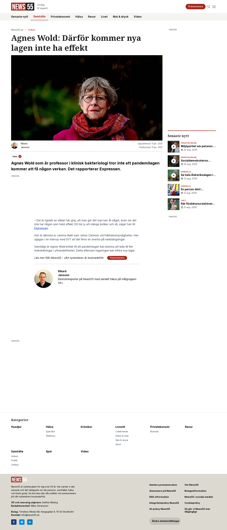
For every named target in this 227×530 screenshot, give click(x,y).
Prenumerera (195, 6)
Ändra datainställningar (165, 521)
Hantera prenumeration (163, 484)
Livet (104, 16)
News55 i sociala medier (199, 497)
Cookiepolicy (192, 503)
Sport (118, 444)
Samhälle (39, 16)
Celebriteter (122, 431)
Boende (154, 431)
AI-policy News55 (159, 509)
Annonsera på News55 (162, 491)
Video (138, 16)
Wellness (50, 435)
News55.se (17, 29)
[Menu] (214, 7)
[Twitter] (22, 522)
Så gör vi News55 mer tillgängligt (197, 510)
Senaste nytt (19, 16)
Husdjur (16, 426)
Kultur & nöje (122, 435)
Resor (92, 16)
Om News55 (192, 484)
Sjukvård (50, 431)
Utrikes (15, 464)
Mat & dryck (120, 16)
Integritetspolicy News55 (164, 503)
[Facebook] (14, 522)
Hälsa (79, 16)
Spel (49, 451)
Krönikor (86, 426)
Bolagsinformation (195, 491)
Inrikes (31, 29)
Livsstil (120, 426)
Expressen (41, 228)
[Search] (209, 7)
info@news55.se (30, 515)
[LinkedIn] (30, 522)
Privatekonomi (60, 16)
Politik (14, 460)
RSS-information (159, 497)
